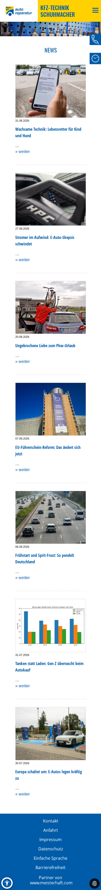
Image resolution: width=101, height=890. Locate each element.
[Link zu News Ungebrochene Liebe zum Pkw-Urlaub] (50, 307)
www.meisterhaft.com (51, 882)
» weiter (22, 151)
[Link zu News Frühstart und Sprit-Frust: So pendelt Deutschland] (50, 517)
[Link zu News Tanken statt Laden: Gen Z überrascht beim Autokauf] (50, 625)
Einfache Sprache (50, 858)
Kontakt (50, 820)
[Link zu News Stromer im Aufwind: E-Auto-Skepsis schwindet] (50, 199)
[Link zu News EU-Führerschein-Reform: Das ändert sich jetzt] (50, 409)
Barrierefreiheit (50, 867)
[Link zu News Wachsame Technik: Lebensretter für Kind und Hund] (50, 91)
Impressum (50, 839)
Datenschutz (50, 848)
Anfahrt (50, 830)
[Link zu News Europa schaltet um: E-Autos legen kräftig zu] (50, 733)
